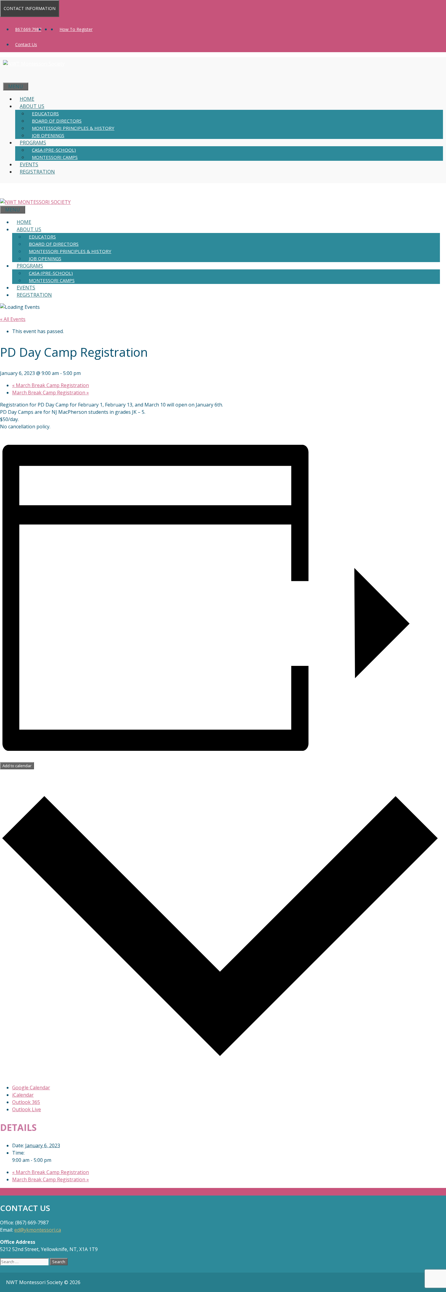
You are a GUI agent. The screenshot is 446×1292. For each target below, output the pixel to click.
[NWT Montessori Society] (35, 202)
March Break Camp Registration (50, 385)
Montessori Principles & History (73, 128)
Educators (45, 113)
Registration (37, 171)
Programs (33, 142)
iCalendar (23, 1094)
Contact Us (26, 44)
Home (27, 99)
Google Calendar (31, 1087)
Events (29, 164)
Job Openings (48, 135)
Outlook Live (26, 1109)
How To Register (76, 29)
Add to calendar (17, 765)
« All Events (12, 319)
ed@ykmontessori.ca (37, 1229)
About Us (32, 106)
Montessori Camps (55, 157)
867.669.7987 (28, 29)
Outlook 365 (26, 1102)
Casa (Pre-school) (54, 150)
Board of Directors (57, 121)
